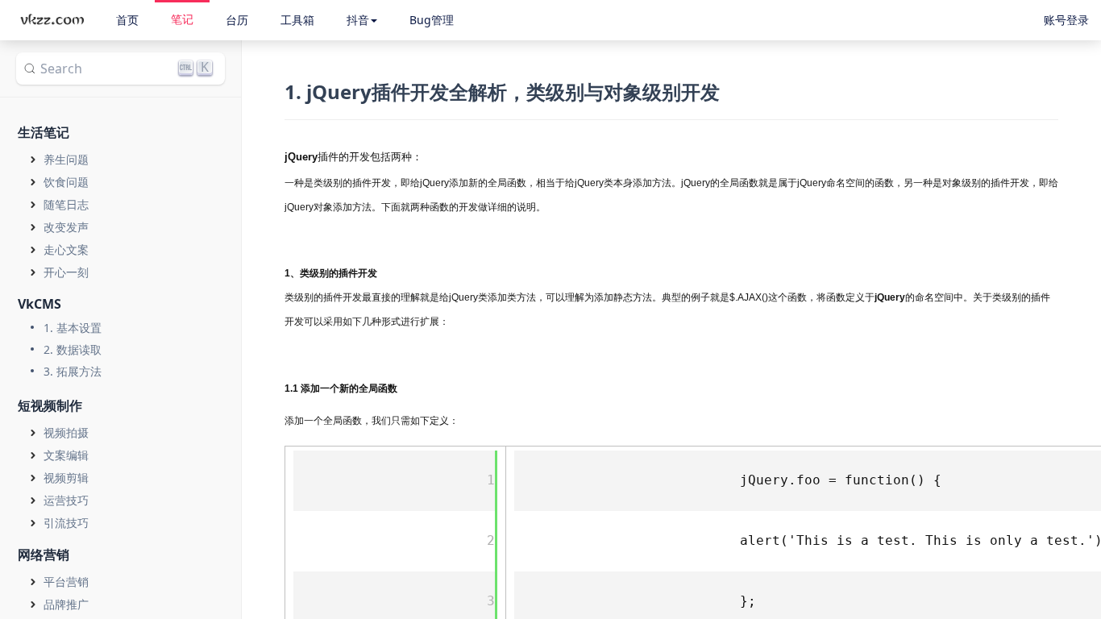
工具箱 (297, 19)
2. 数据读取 (73, 349)
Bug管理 (431, 19)
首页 (127, 19)
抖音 (358, 19)
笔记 (182, 19)
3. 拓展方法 (73, 371)
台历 (237, 19)
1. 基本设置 (73, 327)
